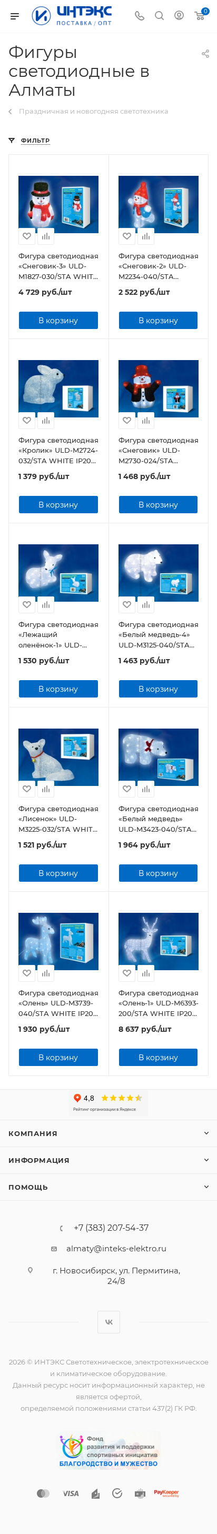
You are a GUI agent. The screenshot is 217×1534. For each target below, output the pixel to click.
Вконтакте (108, 1322)
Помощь (28, 1187)
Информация (39, 1160)
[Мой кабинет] (179, 17)
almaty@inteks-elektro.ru (116, 1248)
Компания (32, 1133)
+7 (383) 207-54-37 (111, 1228)
